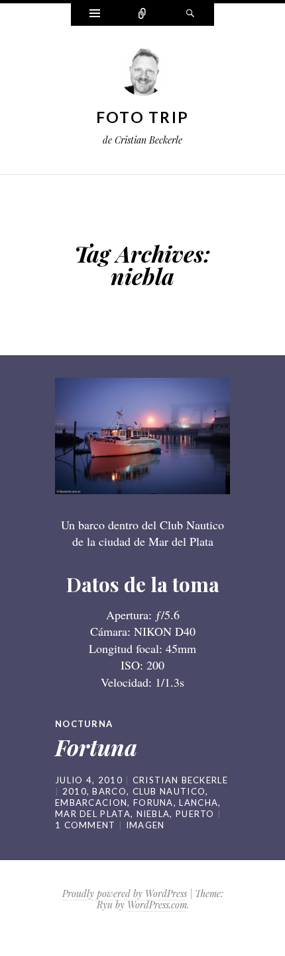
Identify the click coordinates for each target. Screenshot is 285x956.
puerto (195, 813)
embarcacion (91, 802)
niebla (153, 813)
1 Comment (85, 825)
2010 (74, 791)
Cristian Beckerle (180, 780)
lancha (198, 802)
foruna (153, 802)
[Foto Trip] (142, 75)
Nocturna (84, 723)
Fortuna (96, 747)
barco (109, 791)
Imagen (145, 825)
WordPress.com (157, 904)
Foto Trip (143, 117)
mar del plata (93, 813)
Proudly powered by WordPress (124, 893)
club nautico (169, 791)
